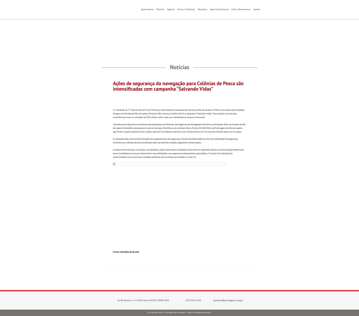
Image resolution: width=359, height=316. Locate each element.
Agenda (171, 9)
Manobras (202, 9)
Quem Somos (147, 9)
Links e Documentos (241, 9)
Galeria (256, 9)
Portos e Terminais (186, 9)
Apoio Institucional (219, 9)
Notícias (160, 9)
